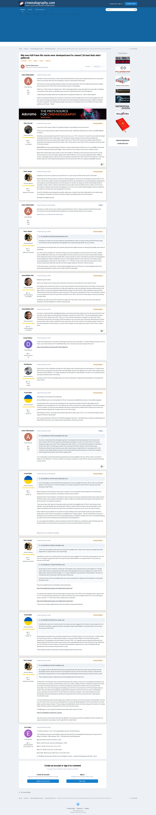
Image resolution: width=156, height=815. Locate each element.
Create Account (131, 3)
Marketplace (36, 14)
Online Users (61, 14)
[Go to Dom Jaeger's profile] (28, 178)
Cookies (86, 808)
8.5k (29, 140)
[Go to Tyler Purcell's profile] (28, 129)
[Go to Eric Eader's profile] (28, 733)
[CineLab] (122, 81)
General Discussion (42, 67)
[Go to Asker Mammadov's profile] (23, 67)
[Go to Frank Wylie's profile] (28, 399)
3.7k (29, 189)
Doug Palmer (27, 338)
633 (29, 353)
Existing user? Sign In (116, 3)
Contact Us (80, 808)
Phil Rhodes (28, 364)
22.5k (28, 293)
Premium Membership (74, 14)
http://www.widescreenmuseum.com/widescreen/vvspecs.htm (55, 601)
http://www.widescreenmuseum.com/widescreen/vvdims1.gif (54, 588)
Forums (28, 14)
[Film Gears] (122, 69)
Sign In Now (82, 781)
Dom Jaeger (28, 171)
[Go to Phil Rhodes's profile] (28, 371)
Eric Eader (27, 727)
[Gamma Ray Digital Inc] (122, 91)
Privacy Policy (71, 808)
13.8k (28, 382)
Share (88, 66)
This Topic (128, 9)
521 (29, 410)
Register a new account (43, 781)
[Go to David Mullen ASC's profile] (28, 282)
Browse (22, 9)
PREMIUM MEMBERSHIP (122, 140)
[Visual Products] (122, 60)
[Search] (135, 9)
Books (44, 14)
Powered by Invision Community (78, 812)
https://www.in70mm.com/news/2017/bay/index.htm (52, 347)
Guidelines (52, 14)
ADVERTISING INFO (122, 143)
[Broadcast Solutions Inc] (122, 99)
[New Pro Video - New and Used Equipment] (122, 113)
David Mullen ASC (28, 275)
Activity (30, 9)
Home (20, 14)
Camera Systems (39, 9)
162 (29, 743)
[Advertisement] (78, 29)
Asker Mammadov (32, 65)
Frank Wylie (28, 393)
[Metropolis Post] (122, 107)
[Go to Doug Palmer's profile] (28, 344)
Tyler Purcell (28, 123)
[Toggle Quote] (39, 236)
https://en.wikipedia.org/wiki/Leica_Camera (49, 712)
